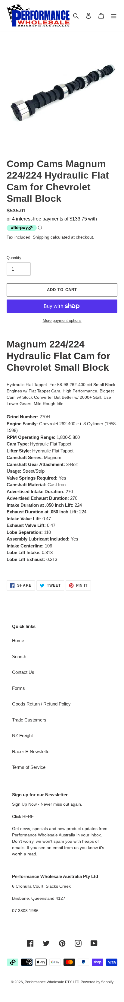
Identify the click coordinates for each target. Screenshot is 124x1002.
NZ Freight (22, 735)
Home (18, 640)
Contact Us (23, 672)
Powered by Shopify (97, 982)
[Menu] (113, 15)
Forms (18, 688)
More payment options (62, 320)
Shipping (41, 237)
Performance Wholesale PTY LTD (52, 982)
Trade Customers (29, 719)
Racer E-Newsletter (31, 751)
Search (19, 656)
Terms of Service (28, 767)
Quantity (14, 257)
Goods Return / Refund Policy (41, 703)
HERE (28, 816)
